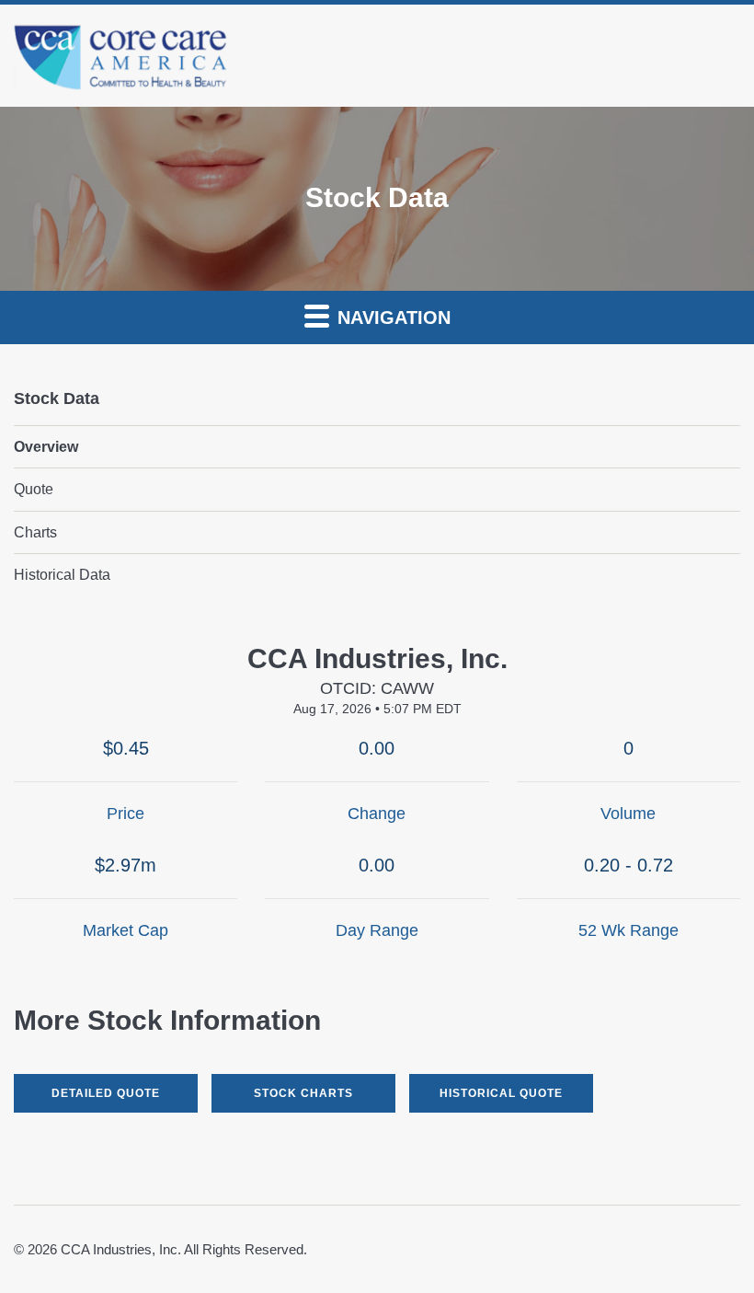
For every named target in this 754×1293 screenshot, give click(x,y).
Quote (33, 489)
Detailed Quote (105, 1093)
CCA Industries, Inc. (121, 1249)
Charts (35, 532)
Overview (46, 447)
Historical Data (62, 575)
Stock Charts (303, 1093)
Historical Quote (501, 1093)
